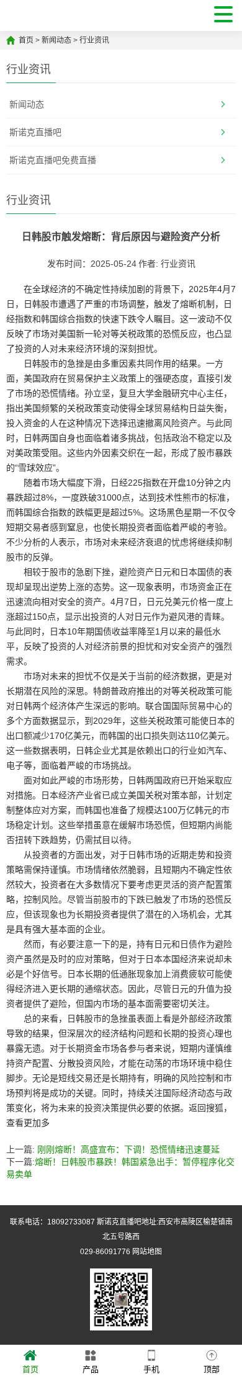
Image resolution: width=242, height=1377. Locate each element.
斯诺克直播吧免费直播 (52, 160)
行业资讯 (94, 40)
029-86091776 (105, 1251)
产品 (91, 1369)
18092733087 (71, 1222)
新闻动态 (56, 40)
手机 (151, 1369)
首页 (26, 40)
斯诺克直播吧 (35, 132)
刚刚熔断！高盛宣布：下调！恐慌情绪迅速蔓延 (128, 1149)
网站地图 (147, 1251)
